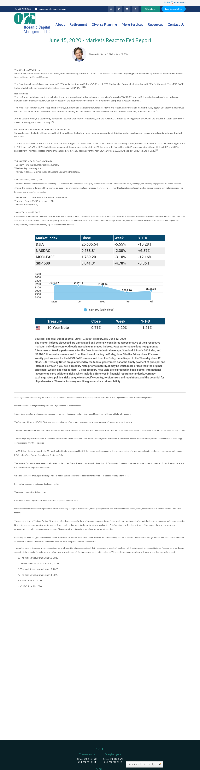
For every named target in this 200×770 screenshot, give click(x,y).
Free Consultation (173, 9)
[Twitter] (111, 9)
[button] (60, 24)
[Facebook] (135, 9)
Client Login (150, 9)
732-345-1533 (90, 759)
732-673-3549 (115, 762)
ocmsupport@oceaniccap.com (52, 9)
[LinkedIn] (119, 9)
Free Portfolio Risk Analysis (143, 764)
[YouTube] (127, 9)
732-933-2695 (24, 9)
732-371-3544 (89, 762)
